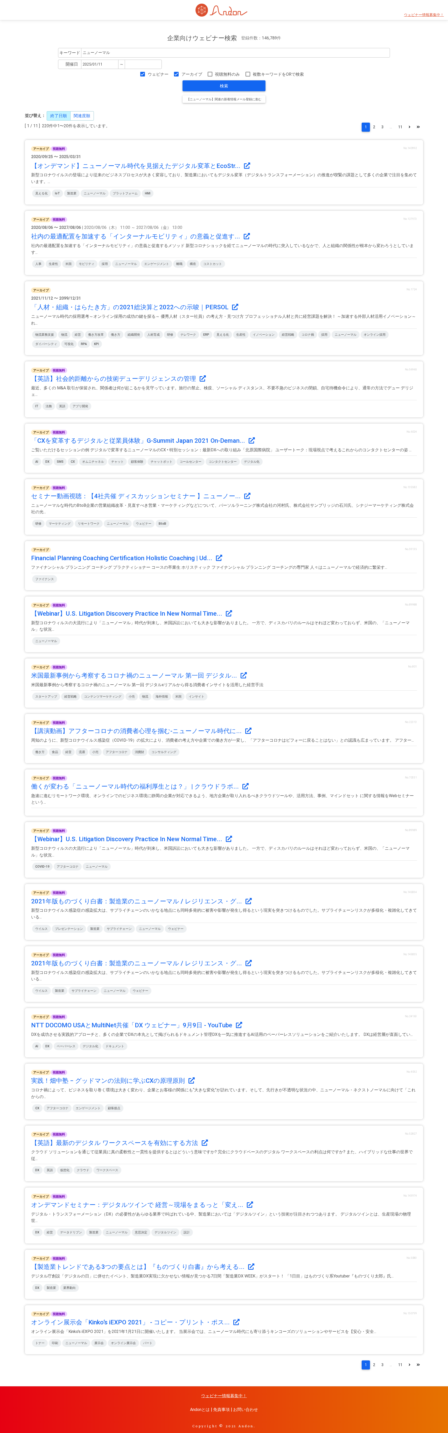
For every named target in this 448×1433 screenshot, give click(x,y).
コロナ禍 (308, 334)
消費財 (139, 752)
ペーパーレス (66, 1046)
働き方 (115, 334)
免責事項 (221, 1409)
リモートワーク (89, 523)
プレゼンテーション (69, 929)
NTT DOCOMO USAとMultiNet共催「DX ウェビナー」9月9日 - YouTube (132, 1025)
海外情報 (162, 696)
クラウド (83, 1170)
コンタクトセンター (223, 461)
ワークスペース (107, 1170)
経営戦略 (288, 334)
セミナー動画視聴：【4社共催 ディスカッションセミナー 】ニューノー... (136, 496)
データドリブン (71, 1232)
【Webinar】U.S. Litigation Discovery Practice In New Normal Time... (127, 613)
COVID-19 (42, 866)
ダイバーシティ (46, 344)
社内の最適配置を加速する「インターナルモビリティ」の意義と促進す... (136, 236)
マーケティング (60, 523)
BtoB (162, 523)
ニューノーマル (95, 193)
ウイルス (41, 929)
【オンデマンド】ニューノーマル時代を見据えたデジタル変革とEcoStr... (136, 166)
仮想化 (64, 1170)
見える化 (41, 193)
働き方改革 (96, 334)
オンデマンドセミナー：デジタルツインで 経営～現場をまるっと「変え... (138, 1205)
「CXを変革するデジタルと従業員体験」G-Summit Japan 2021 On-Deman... (139, 440)
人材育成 (153, 334)
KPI (96, 344)
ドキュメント (115, 1046)
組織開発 (134, 334)
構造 (193, 264)
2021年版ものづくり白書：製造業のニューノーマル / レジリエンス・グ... (137, 901)
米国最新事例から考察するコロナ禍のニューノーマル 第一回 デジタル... (135, 675)
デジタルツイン (165, 1232)
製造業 (71, 193)
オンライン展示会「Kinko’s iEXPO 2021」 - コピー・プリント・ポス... (131, 1322)
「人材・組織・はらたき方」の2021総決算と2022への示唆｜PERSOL (130, 307)
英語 (62, 406)
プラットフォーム (125, 193)
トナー (40, 1343)
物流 (64, 334)
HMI (147, 193)
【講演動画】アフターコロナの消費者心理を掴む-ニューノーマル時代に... (137, 731)
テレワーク (188, 334)
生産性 (53, 264)
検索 (224, 85)
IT (36, 406)
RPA (84, 344)
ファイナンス (44, 579)
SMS (60, 461)
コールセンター (190, 461)
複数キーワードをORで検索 (278, 74)
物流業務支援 (44, 334)
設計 (187, 1232)
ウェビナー (158, 74)
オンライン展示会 (123, 1343)
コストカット (212, 264)
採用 (105, 264)
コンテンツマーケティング (102, 696)
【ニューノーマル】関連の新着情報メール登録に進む (224, 99)
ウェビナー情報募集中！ (424, 15)
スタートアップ (46, 696)
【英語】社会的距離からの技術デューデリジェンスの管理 (114, 378)
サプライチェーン (119, 929)
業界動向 (69, 1288)
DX (47, 461)
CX (73, 461)
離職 (179, 264)
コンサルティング (163, 752)
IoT (57, 193)
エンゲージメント (156, 264)
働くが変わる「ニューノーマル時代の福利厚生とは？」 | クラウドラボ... (135, 786)
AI (36, 461)
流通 (82, 752)
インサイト (196, 696)
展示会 (99, 1343)
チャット (117, 461)
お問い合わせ (245, 1409)
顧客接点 (114, 1108)
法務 (49, 406)
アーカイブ (191, 74)
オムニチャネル (93, 461)
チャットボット (161, 461)
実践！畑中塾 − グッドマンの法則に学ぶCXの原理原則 (108, 1080)
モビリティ (86, 264)
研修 (170, 334)
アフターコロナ (117, 752)
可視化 (69, 344)
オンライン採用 (375, 334)
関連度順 (82, 115)
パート (147, 1343)
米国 (68, 264)
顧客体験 (137, 461)
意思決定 (141, 1232)
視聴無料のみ (227, 74)
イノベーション (264, 334)
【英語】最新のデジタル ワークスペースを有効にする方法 (115, 1143)
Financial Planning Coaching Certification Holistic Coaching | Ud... (122, 558)
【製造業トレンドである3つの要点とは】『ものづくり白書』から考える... (138, 1266)
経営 (78, 334)
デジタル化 (252, 461)
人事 (38, 264)
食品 (55, 752)
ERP (206, 334)
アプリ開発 (80, 406)
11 (400, 127)
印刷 (55, 1343)
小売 (132, 696)
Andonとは (200, 1409)
